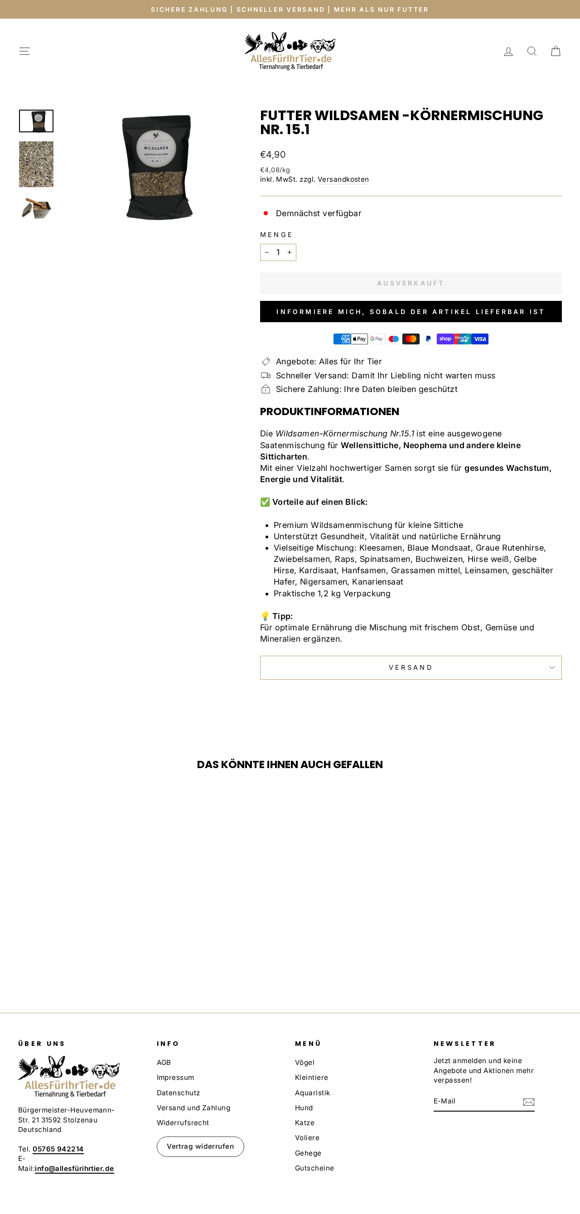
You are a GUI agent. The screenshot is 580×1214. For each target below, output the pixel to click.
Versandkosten (343, 179)
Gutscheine (314, 1168)
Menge (277, 234)
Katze (304, 1122)
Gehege (308, 1153)
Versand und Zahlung (194, 1107)
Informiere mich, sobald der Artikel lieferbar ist (410, 311)
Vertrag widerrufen (200, 1146)
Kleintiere (312, 1077)
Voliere (307, 1137)
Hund (304, 1107)
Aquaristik (312, 1092)
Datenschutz (178, 1092)
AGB (164, 1062)
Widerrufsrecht (183, 1122)
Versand (411, 667)
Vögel (304, 1062)
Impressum (175, 1077)
